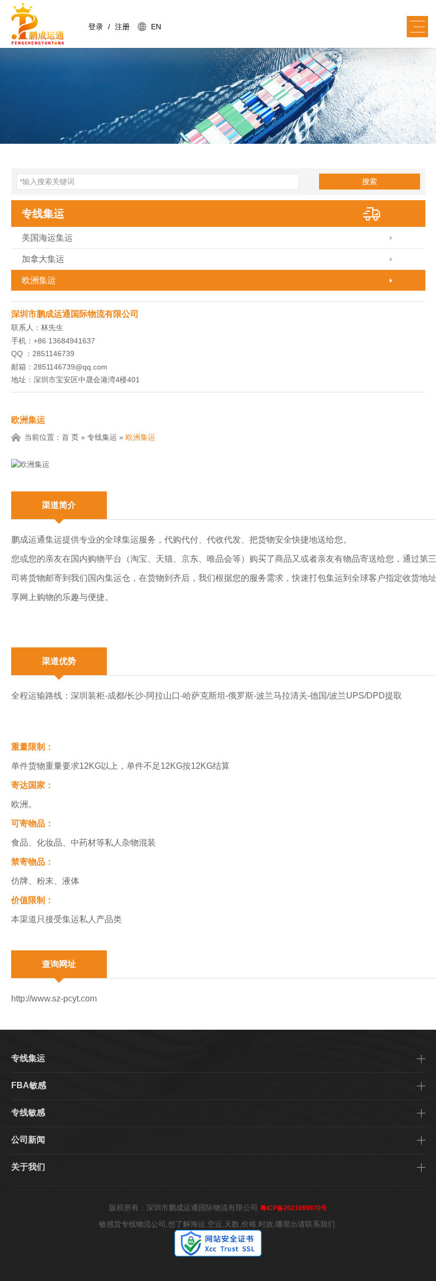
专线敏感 (28, 1112)
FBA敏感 (28, 1085)
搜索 (369, 181)
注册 (122, 26)
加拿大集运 (43, 259)
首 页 (70, 437)
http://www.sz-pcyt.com (54, 998)
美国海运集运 (47, 237)
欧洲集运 (39, 280)
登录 (95, 26)
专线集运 (43, 213)
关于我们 (28, 1166)
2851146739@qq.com (70, 367)
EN (156, 26)
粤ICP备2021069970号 (293, 1208)
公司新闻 (28, 1139)
